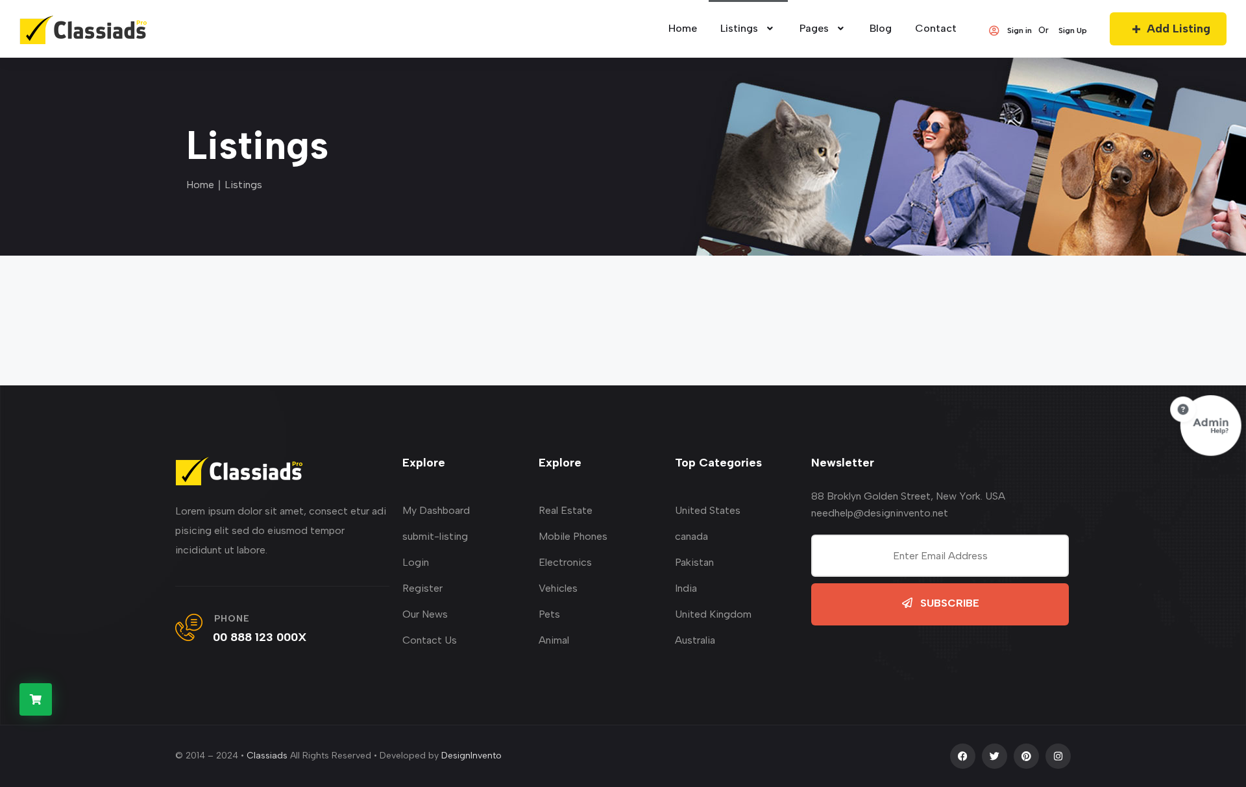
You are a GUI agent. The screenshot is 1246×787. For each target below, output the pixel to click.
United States (707, 510)
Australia (695, 640)
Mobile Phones (573, 536)
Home (200, 184)
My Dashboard (436, 510)
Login (415, 562)
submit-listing (435, 536)
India (686, 588)
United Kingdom (713, 614)
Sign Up (1072, 30)
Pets (549, 614)
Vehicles (558, 588)
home (682, 28)
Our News (425, 614)
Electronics (565, 562)
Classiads (267, 755)
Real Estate (565, 510)
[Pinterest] (1026, 756)
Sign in (1019, 30)
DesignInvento (471, 755)
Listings (739, 28)
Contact (936, 28)
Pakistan (694, 562)
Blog (881, 28)
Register (422, 588)
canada (691, 536)
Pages (814, 28)
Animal (554, 640)
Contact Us (429, 640)
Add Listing (1178, 28)
